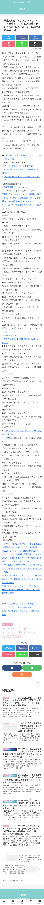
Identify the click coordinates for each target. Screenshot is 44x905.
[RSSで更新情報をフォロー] (22, 674)
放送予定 (18, 636)
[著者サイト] (12, 668)
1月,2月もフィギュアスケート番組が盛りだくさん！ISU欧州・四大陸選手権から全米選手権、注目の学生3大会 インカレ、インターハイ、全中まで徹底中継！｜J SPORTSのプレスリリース (22, 201)
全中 (23, 632)
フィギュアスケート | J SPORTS (18, 166)
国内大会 (32, 632)
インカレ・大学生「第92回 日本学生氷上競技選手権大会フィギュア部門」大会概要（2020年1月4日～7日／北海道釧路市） (21, 547)
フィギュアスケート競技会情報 (17, 607)
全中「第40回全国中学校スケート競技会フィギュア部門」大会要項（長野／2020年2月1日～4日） (22, 568)
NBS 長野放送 (10, 335)
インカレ (8, 629)
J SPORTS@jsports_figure (15, 187)
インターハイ (19, 629)
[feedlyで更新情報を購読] (32, 668)
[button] (39, 478)
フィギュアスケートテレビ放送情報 (19, 604)
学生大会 (8, 636)
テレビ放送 (8, 624)
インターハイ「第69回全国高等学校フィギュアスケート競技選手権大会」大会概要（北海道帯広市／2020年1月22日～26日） (21, 557)
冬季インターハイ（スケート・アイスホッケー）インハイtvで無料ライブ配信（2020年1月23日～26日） (21, 589)
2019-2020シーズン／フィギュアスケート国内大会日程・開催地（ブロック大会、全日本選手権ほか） (21, 579)
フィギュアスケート (11, 632)
